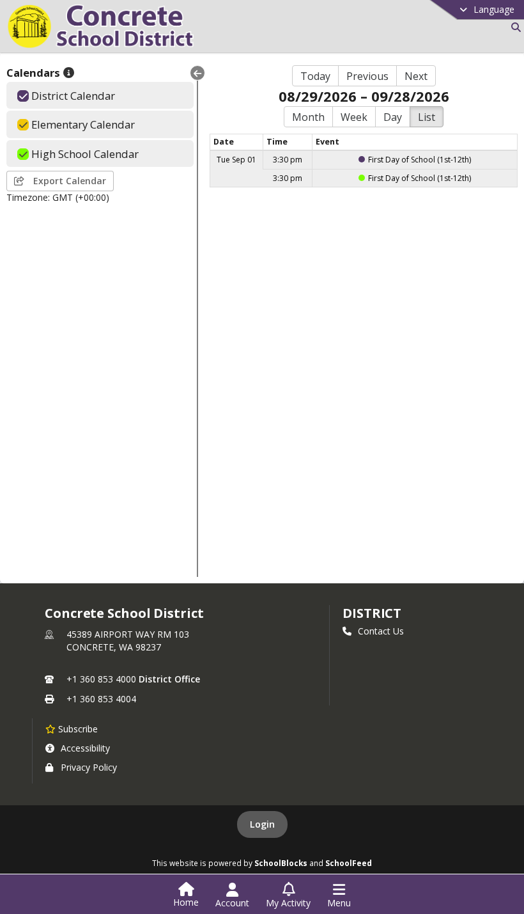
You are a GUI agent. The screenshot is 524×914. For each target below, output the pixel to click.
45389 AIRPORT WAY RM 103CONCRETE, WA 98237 (127, 640)
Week (354, 117)
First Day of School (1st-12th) (419, 159)
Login (262, 824)
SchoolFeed (348, 863)
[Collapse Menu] (197, 73)
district (372, 613)
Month (308, 117)
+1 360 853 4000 (101, 679)
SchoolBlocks (280, 863)
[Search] (513, 27)
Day (392, 117)
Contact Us (381, 631)
